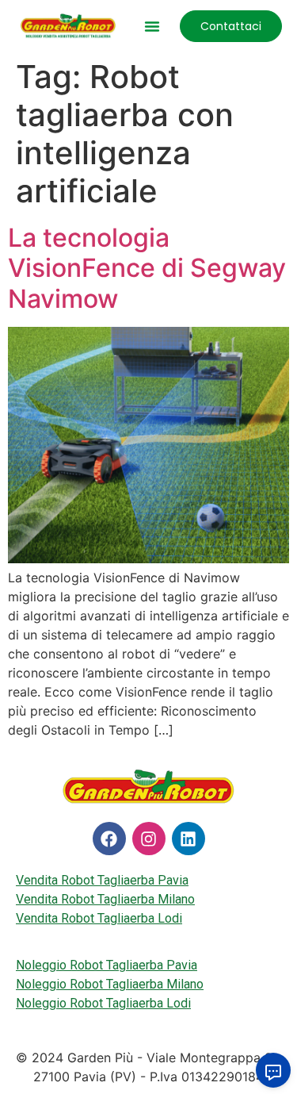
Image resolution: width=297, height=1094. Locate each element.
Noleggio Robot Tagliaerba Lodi (103, 1003)
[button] (152, 26)
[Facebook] (109, 838)
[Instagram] (149, 838)
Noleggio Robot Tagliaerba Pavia (106, 965)
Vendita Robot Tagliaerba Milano (105, 899)
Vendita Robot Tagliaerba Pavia (102, 880)
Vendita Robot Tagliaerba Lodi (99, 918)
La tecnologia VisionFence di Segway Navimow (147, 268)
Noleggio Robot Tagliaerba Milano (110, 984)
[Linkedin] (188, 838)
